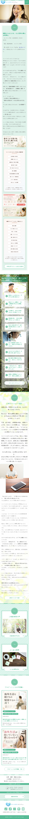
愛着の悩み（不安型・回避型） (14, 162)
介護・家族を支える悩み (14, 248)
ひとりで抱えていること (14, 228)
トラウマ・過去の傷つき (14, 179)
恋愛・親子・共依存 (14, 165)
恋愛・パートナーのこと (14, 234)
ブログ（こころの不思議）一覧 (14, 769)
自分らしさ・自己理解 (14, 243)
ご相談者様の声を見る (14, 635)
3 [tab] (27, 21)
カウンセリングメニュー (14, 383)
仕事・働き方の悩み (14, 240)
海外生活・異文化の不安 (14, 251)
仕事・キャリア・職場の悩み (14, 176)
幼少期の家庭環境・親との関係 (14, 173)
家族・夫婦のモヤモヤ (14, 237)
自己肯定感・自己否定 (14, 156)
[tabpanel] (14, 14)
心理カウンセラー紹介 (14, 597)
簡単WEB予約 (14, 796)
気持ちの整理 (14, 225)
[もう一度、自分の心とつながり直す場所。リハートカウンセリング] (14, 136)
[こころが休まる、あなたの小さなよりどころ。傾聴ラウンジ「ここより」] (14, 194)
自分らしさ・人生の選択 (14, 182)
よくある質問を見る (14, 669)
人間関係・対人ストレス (14, 159)
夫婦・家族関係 (14, 170)
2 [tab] (25, 21)
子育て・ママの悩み (14, 231)
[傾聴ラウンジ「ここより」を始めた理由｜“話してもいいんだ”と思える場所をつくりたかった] (14, 208)
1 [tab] (22, 21)
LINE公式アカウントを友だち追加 (14, 266)
